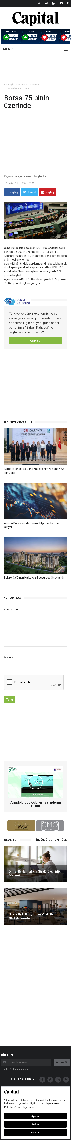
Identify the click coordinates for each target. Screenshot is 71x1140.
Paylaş (13, 192)
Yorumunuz (12, 609)
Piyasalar (23, 84)
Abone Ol (35, 340)
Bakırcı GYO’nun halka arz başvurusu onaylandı (34, 577)
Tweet (31, 192)
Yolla (9, 699)
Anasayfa (9, 84)
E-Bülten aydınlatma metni (14, 1069)
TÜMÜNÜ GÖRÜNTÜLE (50, 839)
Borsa (35, 84)
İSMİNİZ (8, 657)
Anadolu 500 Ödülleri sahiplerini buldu (35, 804)
